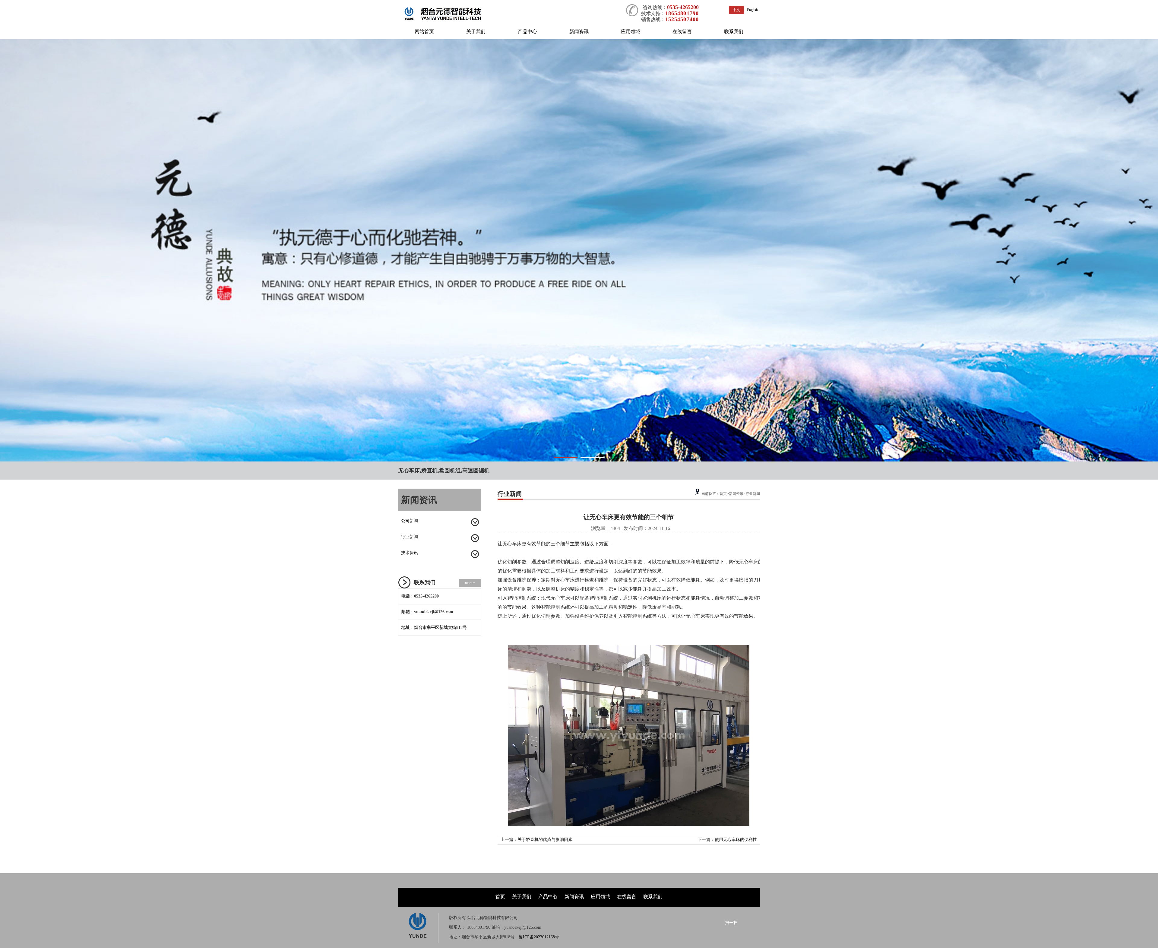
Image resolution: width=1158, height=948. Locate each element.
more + (470, 583)
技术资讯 (409, 552)
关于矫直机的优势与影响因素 (544, 839)
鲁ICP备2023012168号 (539, 937)
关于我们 (476, 31)
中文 (736, 10)
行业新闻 (409, 536)
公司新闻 (409, 520)
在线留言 (682, 31)
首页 (723, 494)
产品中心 (527, 31)
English (752, 10)
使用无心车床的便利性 (736, 839)
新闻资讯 (579, 31)
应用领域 (630, 31)
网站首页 (424, 31)
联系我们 (733, 31)
